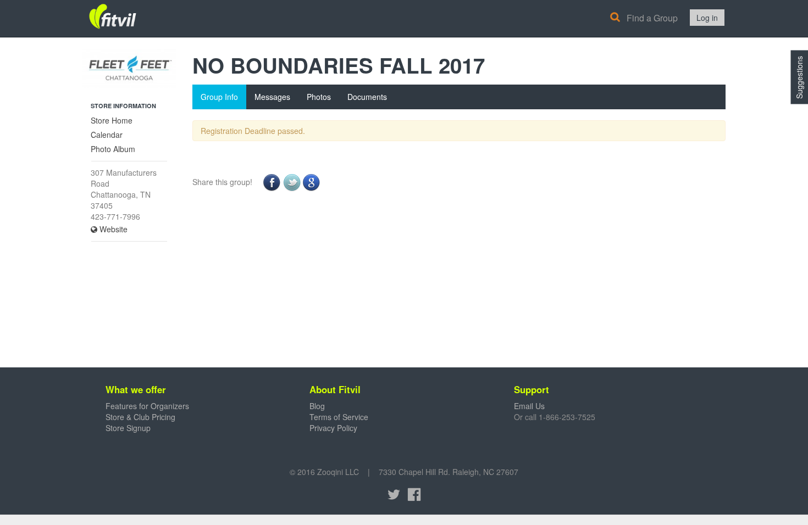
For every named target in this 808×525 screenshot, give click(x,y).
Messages (272, 96)
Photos (319, 96)
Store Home (111, 120)
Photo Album (113, 148)
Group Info (219, 96)
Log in (707, 17)
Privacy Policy (333, 427)
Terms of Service (338, 416)
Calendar (107, 134)
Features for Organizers (147, 405)
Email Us (529, 405)
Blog (317, 405)
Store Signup (128, 427)
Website (112, 229)
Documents (367, 96)
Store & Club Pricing (140, 416)
